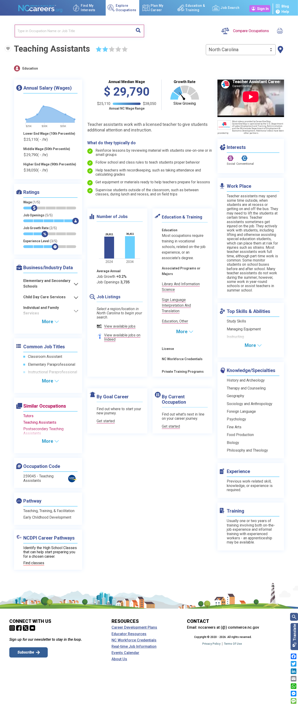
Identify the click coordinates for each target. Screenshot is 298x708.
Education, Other (175, 321)
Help (285, 12)
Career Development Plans (134, 627)
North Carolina (223, 49)
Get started (106, 421)
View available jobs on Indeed (122, 337)
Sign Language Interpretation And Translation (176, 305)
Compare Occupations (251, 31)
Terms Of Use (233, 643)
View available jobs (119, 326)
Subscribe (25, 652)
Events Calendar (125, 652)
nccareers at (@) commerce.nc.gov (228, 627)
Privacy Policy (211, 643)
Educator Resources (129, 634)
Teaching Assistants (39, 422)
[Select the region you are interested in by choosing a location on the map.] (280, 49)
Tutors (28, 416)
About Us (119, 659)
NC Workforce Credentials (134, 640)
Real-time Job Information (134, 646)
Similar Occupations (44, 406)
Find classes (33, 563)
